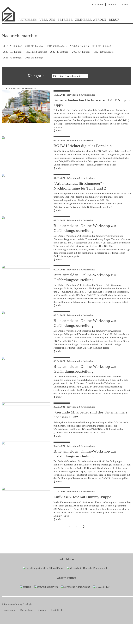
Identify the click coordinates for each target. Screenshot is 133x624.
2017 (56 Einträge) (56, 46)
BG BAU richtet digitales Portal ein (83, 146)
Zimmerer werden (90, 19)
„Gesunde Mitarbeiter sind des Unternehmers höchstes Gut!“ (90, 414)
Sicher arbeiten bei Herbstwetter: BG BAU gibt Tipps (92, 102)
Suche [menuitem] (124, 4)
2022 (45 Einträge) (59, 52)
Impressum (9, 610)
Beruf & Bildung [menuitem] (17, 84)
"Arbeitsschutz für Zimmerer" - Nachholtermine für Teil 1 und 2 (80, 185)
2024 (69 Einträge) (104, 52)
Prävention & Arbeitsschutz (81, 94)
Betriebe (65, 19)
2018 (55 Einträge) (79, 46)
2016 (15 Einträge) (34, 46)
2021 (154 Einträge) (36, 52)
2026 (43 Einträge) (34, 57)
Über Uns (47, 19)
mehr (58, 130)
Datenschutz (26, 610)
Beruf (114, 19)
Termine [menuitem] (112, 4)
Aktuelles (27, 19)
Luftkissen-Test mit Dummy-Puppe (82, 497)
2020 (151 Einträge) (13, 52)
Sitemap (42, 610)
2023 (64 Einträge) (81, 52)
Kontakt (55, 610)
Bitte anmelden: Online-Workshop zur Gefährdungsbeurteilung (85, 228)
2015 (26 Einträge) (12, 46)
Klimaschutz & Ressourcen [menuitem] (22, 88)
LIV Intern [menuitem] (97, 4)
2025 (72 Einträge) (12, 57)
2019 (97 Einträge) (101, 46)
